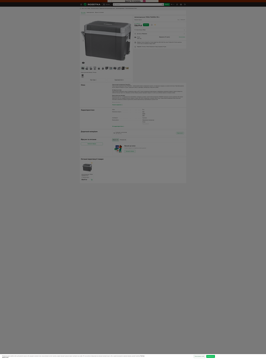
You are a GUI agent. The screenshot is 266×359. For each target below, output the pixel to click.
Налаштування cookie (199, 356)
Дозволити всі (210, 356)
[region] (133, 356)
